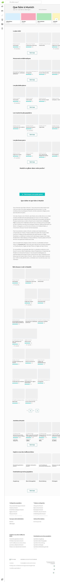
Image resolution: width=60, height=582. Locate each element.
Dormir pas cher (37, 521)
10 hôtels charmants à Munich (31, 466)
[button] (56, 19)
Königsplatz (29, 72)
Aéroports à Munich (38, 505)
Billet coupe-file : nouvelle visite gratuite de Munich (32, 436)
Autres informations (39, 519)
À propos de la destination (17, 519)
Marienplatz (16, 45)
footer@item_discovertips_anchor (29, 563)
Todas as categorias (39, 503)
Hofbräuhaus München (31, 45)
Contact (34, 563)
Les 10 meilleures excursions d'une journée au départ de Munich (45, 466)
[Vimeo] (52, 560)
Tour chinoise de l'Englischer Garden (43, 155)
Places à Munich (13, 513)
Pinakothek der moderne (19, 127)
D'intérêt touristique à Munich (17, 509)
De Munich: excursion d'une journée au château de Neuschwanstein (19, 436)
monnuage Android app (26, 565)
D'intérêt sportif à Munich (40, 513)
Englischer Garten (17, 154)
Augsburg (16, 481)
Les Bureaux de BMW (42, 321)
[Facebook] (48, 560)
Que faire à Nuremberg (39, 542)
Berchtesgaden (31, 481)
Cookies (11, 563)
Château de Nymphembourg (41, 362)
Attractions (9, 21)
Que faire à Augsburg (39, 538)
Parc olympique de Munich (16, 342)
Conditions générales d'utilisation (17, 568)
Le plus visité (17, 31)
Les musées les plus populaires (22, 113)
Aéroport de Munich (30, 361)
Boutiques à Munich (38, 509)
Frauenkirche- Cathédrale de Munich (19, 73)
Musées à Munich (14, 507)
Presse (33, 565)
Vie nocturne (41, 21)
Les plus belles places (19, 85)
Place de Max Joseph (44, 99)
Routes (24, 21)
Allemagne (12, 523)
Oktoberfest (42, 45)
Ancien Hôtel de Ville (44, 72)
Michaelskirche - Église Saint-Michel (30, 382)
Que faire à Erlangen (38, 544)
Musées (55, 21)
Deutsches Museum (30, 127)
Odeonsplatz (29, 99)
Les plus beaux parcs (19, 140)
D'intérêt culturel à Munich (40, 511)
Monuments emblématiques (22, 58)
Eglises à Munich (13, 511)
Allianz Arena (28, 341)
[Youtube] (54, 560)
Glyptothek (41, 127)
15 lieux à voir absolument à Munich (18, 546)
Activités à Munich (18, 420)
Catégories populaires (16, 503)
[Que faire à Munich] (37, 410)
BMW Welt (14, 401)
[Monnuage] (3, 2)
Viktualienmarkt (41, 301)
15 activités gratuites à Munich (18, 466)
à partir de (15, 439)
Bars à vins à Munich (38, 507)
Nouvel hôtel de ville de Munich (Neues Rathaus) (18, 322)
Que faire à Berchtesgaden (40, 540)
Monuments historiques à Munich (17, 505)
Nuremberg (42, 481)
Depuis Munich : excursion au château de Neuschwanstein (45, 436)
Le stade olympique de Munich (17, 362)
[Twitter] (50, 560)
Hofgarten (28, 154)
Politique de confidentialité (16, 565)
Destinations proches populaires (23, 471)
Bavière (11, 521)
